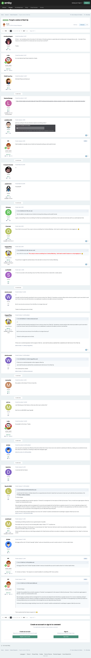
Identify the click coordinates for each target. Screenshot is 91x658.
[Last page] (27, 31)
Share (75, 24)
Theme (28, 654)
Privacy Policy (35, 654)
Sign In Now (65, 636)
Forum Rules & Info (66, 654)
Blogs (26, 7)
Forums (11, 7)
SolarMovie (28, 494)
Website (4, 7)
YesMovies (24, 494)
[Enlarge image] (35, 128)
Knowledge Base (19, 7)
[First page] (3, 31)
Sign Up (86, 2)
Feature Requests (18, 25)
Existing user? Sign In (77, 2)
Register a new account (25, 636)
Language (22, 654)
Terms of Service (48, 654)
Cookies (41, 654)
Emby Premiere (34, 7)
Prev (6, 30)
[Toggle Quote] (17, 210)
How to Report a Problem (77, 14)
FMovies (20, 494)
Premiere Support (57, 654)
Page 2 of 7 (32, 30)
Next (24, 30)
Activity (42, 7)
